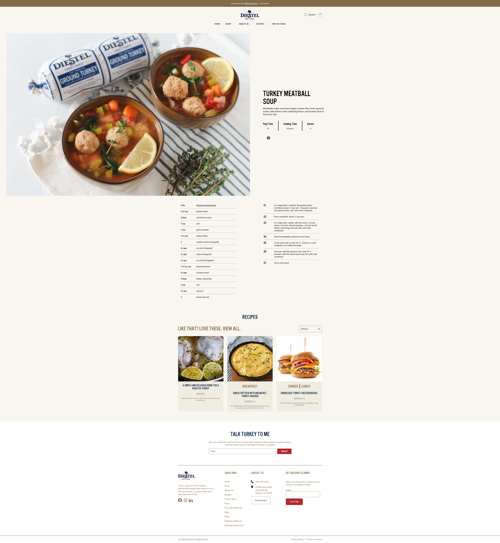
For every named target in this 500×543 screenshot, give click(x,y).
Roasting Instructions (234, 525)
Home (227, 481)
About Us (229, 490)
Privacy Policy (297, 539)
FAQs (227, 516)
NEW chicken (251, 3)
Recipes (260, 24)
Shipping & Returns (233, 521)
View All (305, 329)
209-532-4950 (262, 481)
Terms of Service (314, 539)
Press (227, 503)
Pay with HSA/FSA (233, 507)
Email (289, 490)
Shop (229, 24)
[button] (310, 15)
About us (244, 24)
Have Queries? (261, 500)
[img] (268, 137)
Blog (227, 512)
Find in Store (230, 499)
